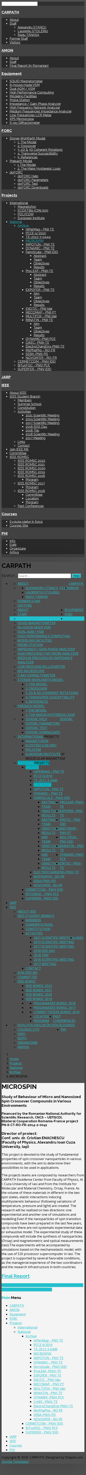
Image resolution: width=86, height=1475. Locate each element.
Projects (9, 195)
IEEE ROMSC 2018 (31, 476)
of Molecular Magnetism (45, 756)
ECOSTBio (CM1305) (33, 210)
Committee (18, 453)
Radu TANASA (28, 35)
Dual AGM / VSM (22, 89)
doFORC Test (28, 184)
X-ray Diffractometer (25, 123)
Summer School (29, 404)
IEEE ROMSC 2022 (31, 461)
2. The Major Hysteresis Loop (39, 168)
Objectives (41, 263)
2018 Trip (32, 430)
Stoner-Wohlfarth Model (27, 138)
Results (39, 267)
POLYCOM (25, 214)
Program (32, 479)
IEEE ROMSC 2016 (31, 491)
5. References (28, 157)
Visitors (15, 42)
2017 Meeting (35, 438)
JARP (6, 377)
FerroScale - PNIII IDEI (42, 252)
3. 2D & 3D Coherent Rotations (40, 150)
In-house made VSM (25, 85)
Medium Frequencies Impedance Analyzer (41, 111)
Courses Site (19, 525)
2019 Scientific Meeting (43, 419)
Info (12, 541)
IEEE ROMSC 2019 (31, 472)
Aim (36, 293)
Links (21, 442)
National (16, 222)
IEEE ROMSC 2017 (31, 483)
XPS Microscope (22, 119)
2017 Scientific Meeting (42, 423)
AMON (7, 50)
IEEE (5, 385)
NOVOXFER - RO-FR (41, 358)
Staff (13, 23)
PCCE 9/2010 (36, 233)
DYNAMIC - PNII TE (40, 248)
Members (25, 400)
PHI (5, 533)
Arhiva (14, 552)
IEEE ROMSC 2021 (31, 464)
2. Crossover (27, 146)
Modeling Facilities (23, 96)
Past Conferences (31, 506)
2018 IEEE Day (36, 427)
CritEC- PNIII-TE (37, 343)
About (14, 20)
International (19, 203)
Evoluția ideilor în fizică (26, 522)
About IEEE (18, 393)
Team (38, 259)
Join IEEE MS (19, 449)
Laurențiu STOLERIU (33, 31)
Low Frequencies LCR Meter (30, 115)
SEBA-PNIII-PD (37, 354)
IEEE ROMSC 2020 (31, 468)
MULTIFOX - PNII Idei (41, 316)
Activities (24, 412)
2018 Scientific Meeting (43, 434)
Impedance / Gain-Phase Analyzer (35, 104)
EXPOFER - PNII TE (40, 290)
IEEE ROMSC (19, 457)
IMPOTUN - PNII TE (40, 244)
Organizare (18, 548)
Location (32, 498)
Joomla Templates (15, 1462)
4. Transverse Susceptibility (38, 153)
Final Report (16, 1276)
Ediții (13, 545)
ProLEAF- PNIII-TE (39, 271)
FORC (7, 130)
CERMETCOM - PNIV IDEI (37, 361)
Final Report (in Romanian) (29, 66)
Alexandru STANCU (32, 27)
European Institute (31, 218)
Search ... (9, 576)
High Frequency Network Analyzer (35, 107)
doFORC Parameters (33, 180)
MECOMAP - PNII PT (41, 312)
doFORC (16, 172)
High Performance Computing (32, 92)
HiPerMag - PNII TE (40, 229)
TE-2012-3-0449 (38, 237)
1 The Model (27, 165)
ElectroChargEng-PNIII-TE (45, 346)
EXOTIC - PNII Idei (39, 309)
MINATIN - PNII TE (39, 320)
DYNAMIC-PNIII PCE (41, 339)
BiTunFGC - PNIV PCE (34, 365)
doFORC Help (28, 176)
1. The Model (27, 142)
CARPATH (10, 12)
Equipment (12, 73)
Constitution (27, 408)
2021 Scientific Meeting (42, 415)
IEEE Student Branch (25, 396)
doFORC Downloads (33, 187)
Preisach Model (21, 161)
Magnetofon (27, 207)
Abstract (40, 256)
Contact (24, 445)
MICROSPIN (34, 241)
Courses (9, 514)
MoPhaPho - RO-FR (40, 350)
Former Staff (19, 39)
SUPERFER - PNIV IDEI (34, 369)
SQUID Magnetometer (26, 81)
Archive (23, 226)
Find (76, 575)
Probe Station (20, 100)
